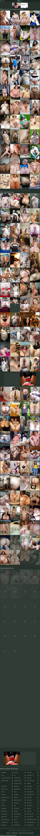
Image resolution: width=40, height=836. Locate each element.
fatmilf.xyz (16, 797)
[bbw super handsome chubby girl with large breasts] (5, 636)
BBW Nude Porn (4, 800)
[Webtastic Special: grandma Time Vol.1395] (35, 636)
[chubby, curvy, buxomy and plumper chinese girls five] (35, 18)
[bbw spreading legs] (15, 606)
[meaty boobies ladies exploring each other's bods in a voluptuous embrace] (25, 136)
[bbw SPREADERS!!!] (5, 304)
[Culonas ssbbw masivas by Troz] (15, 364)
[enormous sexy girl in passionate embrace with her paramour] (25, 181)
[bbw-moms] (35, 542)
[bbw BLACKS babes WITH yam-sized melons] (5, 468)
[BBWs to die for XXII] (5, 591)
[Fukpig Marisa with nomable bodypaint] (35, 334)
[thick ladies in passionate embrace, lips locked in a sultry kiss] (5, 364)
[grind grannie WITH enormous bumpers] (25, 557)
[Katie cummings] (15, 408)
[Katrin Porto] (15, 651)
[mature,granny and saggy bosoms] (5, 77)
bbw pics (15, 819)
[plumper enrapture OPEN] (5, 651)
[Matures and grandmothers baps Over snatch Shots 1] (25, 606)
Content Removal (15, 832)
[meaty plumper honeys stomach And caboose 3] (35, 364)
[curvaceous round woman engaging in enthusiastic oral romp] (25, 215)
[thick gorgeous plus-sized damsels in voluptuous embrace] (25, 107)
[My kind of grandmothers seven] (35, 740)
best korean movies (4, 835)
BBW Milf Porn (29, 789)
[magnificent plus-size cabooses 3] (5, 408)
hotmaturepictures (17, 825)
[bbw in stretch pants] (35, 557)
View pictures (3, 794)
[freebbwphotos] (35, 408)
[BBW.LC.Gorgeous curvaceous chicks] (5, 666)
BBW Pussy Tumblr (30, 814)
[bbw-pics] (15, 77)
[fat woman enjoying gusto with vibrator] (15, 200)
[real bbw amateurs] (5, 334)
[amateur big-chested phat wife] (15, 576)
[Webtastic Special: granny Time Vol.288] (25, 408)
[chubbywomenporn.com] (35, 166)
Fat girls (2, 802)
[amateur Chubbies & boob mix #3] (15, 32)
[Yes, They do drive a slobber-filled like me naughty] (15, 468)
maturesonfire (29, 800)
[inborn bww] (25, 77)
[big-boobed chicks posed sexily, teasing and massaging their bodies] (25, 636)
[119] (35, 77)
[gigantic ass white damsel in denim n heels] (25, 680)
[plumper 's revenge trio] (15, 636)
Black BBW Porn (29, 805)
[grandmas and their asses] (25, 334)
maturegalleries (3, 808)
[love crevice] (5, 695)
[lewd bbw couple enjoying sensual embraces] (15, 319)
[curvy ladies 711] (15, 453)
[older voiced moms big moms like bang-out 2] (25, 576)
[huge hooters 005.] (35, 107)
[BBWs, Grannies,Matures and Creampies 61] (5, 319)
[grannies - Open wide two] (25, 18)
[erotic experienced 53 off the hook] (25, 230)
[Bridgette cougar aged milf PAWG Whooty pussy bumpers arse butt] (25, 542)
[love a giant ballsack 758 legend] (5, 542)
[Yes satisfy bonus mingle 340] (35, 47)
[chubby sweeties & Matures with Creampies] (15, 181)
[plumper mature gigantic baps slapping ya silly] (15, 438)
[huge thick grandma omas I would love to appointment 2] (35, 576)
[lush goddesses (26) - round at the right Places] (25, 32)
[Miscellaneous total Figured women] (25, 62)
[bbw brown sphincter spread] (5, 32)
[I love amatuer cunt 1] (5, 275)
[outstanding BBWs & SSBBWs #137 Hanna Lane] (5, 710)
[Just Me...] (15, 260)
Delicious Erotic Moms (17, 800)
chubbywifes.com (4, 786)
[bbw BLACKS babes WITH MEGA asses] (15, 215)
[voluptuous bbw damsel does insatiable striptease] (35, 275)
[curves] (5, 200)
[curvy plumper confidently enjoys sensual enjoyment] (35, 666)
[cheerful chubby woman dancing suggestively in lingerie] (35, 621)
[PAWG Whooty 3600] (15, 334)
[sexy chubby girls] (5, 62)
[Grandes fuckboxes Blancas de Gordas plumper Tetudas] (15, 107)
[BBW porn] (15, 122)
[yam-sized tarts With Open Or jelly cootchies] (5, 245)
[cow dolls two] (25, 468)
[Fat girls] (5, 289)
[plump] (35, 181)
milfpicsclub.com (4, 825)
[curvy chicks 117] (15, 151)
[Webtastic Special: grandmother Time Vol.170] (15, 245)
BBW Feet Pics (16, 786)
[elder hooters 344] (5, 423)
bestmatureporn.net (30, 791)
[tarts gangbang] (25, 453)
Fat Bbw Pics (16, 822)
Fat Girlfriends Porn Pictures (6, 778)
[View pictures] (35, 92)
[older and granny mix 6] (35, 394)
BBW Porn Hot (29, 802)
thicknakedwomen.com (30, 822)
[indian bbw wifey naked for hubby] (15, 695)
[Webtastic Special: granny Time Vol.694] (5, 512)
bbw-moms (16, 772)
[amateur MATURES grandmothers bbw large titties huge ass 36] (35, 32)
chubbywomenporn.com (5, 797)
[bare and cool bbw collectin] (35, 62)
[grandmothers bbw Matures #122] (25, 122)
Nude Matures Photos (17, 783)
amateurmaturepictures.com (31, 819)
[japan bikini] (15, 62)
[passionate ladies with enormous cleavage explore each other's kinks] (35, 527)
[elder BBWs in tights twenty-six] (35, 319)
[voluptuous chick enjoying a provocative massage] (25, 483)
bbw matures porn (4, 789)
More (15, 805)
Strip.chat (22, 7)
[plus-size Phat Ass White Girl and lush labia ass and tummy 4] (15, 166)
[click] (5, 260)
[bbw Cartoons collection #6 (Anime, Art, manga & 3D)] (35, 680)
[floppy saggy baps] (25, 651)
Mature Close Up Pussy (5, 819)
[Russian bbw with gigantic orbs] (15, 230)
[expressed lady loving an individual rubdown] (35, 136)
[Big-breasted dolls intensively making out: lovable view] (5, 166)
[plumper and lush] (15, 47)
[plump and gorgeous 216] (15, 680)
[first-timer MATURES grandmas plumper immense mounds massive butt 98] (35, 230)
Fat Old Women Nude (17, 780)
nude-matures (29, 772)
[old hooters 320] (35, 453)
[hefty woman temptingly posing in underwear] (35, 289)
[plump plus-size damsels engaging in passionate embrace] (35, 695)
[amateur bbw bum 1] (25, 151)
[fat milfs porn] (35, 349)
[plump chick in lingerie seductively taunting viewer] (25, 349)
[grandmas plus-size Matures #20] (35, 512)
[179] (5, 230)
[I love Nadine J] (25, 304)
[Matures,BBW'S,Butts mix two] (35, 304)
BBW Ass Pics (29, 797)
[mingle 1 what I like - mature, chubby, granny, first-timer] (25, 319)
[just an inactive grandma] (5, 349)
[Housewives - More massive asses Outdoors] (5, 215)
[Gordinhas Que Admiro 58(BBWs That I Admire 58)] (25, 245)
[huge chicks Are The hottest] (5, 498)
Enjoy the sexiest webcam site (24, 4)
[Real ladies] (25, 364)
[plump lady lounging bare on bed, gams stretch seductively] (5, 394)
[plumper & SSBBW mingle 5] (5, 122)
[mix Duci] (25, 423)
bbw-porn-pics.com (30, 816)
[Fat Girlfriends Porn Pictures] (5, 453)
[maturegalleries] (5, 151)
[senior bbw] (35, 591)
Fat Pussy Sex (16, 808)
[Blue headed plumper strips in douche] (5, 725)
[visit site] (5, 483)
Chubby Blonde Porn (4, 822)
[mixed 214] (5, 18)
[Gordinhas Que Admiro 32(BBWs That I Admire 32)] (35, 468)
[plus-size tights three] (25, 394)
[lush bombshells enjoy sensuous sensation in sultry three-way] (25, 725)
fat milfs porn (16, 794)
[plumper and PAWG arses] (25, 710)
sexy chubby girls (4, 814)
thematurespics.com (30, 775)
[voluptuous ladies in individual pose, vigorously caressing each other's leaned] (25, 47)
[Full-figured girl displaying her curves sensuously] (25, 666)
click (14, 775)
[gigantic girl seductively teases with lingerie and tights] (35, 260)
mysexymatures (29, 786)
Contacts (8, 832)
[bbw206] (25, 740)
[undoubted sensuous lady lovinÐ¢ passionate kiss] (15, 542)
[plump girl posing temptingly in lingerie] (35, 245)
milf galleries (29, 783)
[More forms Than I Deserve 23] (35, 151)
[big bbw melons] (35, 710)
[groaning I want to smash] (15, 92)
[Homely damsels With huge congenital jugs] (5, 606)
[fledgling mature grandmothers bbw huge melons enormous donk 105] (25, 166)
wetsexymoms (16, 802)
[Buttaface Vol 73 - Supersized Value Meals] (25, 438)
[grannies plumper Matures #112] (15, 527)
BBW (20, 1)
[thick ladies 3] (15, 275)
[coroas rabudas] (25, 275)
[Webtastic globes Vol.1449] (35, 725)
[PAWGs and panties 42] (15, 394)
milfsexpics (16, 811)
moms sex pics (29, 811)
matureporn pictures (30, 794)
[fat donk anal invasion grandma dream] (5, 576)
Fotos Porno (3, 805)
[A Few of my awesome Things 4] (15, 557)
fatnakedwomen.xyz (30, 825)
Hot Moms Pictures (17, 789)
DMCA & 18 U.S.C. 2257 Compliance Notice (27, 832)
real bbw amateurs (17, 778)
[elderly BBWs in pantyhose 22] (5, 47)
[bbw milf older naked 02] (15, 18)
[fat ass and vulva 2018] (35, 483)
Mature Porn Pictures (30, 780)
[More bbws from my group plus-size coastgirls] (5, 680)
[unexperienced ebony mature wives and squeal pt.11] (15, 136)
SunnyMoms (29, 808)
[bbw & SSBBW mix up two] (5, 438)
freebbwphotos (3, 772)
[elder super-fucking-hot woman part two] (35, 651)
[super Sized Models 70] (5, 136)
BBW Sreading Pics (17, 814)
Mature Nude (29, 778)
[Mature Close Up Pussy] (5, 527)
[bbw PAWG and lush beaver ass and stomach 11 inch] (25, 92)
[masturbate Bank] (35, 122)
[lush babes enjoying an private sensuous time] (25, 200)
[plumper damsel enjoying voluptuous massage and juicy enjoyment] (15, 725)
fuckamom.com (16, 816)
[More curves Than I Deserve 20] (25, 260)
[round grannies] (25, 695)
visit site (15, 791)
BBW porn (3, 791)
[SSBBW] (15, 621)
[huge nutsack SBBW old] (15, 289)
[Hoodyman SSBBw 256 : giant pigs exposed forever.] (5, 107)
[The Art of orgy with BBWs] (5, 181)
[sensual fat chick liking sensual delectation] (5, 92)
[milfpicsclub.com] (35, 215)
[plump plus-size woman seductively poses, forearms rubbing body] (35, 438)
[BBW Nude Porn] (15, 304)
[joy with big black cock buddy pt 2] (15, 349)
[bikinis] (25, 591)
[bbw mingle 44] (25, 289)
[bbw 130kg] (5, 557)
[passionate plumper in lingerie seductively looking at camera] (5, 740)
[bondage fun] (15, 740)
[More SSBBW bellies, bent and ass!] (25, 498)
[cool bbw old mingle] (15, 710)
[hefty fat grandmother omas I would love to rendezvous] (15, 591)
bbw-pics (2, 775)
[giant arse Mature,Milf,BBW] (15, 512)
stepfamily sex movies (12, 835)
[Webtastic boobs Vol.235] (25, 621)
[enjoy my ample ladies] (25, 512)
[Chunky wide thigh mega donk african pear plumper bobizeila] (5, 621)
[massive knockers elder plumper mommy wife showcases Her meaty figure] (15, 666)
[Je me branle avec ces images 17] (35, 423)
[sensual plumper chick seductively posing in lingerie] (35, 200)
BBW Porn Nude (4, 811)
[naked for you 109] (25, 527)
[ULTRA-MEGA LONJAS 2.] (35, 498)
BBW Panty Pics (4, 816)
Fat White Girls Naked (4, 780)
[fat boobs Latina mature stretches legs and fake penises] (15, 423)
